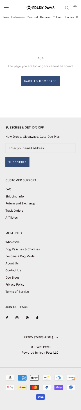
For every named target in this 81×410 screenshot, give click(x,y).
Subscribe (17, 162)
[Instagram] (17, 317)
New (6, 17)
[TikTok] (37, 317)
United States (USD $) (38, 337)
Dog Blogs (12, 277)
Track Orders (14, 210)
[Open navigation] (6, 7)
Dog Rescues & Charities (22, 249)
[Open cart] (75, 7)
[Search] (67, 7)
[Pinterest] (27, 317)
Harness (45, 17)
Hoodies (69, 17)
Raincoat (32, 17)
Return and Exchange (20, 203)
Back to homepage (40, 81)
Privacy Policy (14, 284)
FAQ (8, 189)
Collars (57, 17)
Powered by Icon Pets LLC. (40, 352)
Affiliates (11, 217)
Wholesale (12, 242)
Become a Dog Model (20, 256)
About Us (12, 263)
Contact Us (13, 270)
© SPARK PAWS (41, 347)
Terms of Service (17, 291)
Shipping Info (14, 196)
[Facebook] (6, 317)
